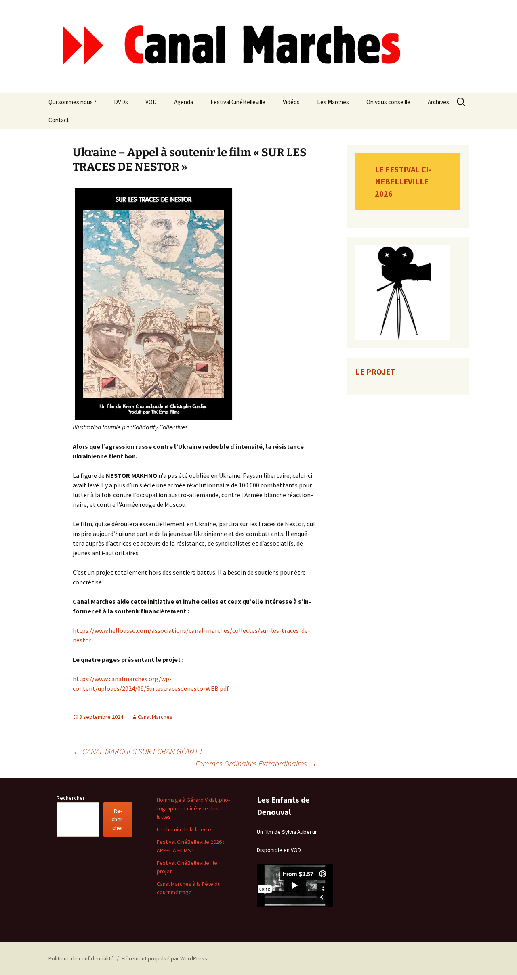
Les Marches (333, 102)
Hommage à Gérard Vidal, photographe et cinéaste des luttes (193, 808)
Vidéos (291, 102)
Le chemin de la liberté (184, 829)
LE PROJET (375, 371)
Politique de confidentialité (81, 958)
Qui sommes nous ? (72, 102)
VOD (151, 102)
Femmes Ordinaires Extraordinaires (256, 763)
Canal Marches (155, 716)
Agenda (183, 102)
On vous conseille (388, 102)
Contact (58, 120)
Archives (438, 102)
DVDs (121, 102)
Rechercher (71, 797)
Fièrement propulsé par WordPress (164, 958)
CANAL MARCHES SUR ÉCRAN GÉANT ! (137, 751)
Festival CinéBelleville (237, 102)
